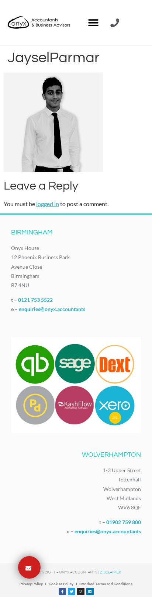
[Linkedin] (90, 591)
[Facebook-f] (62, 591)
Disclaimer (110, 572)
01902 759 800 (123, 522)
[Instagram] (80, 591)
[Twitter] (71, 591)
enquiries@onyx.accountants (52, 309)
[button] (93, 23)
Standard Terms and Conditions (105, 584)
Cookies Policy (61, 584)
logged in (47, 203)
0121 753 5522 (35, 300)
